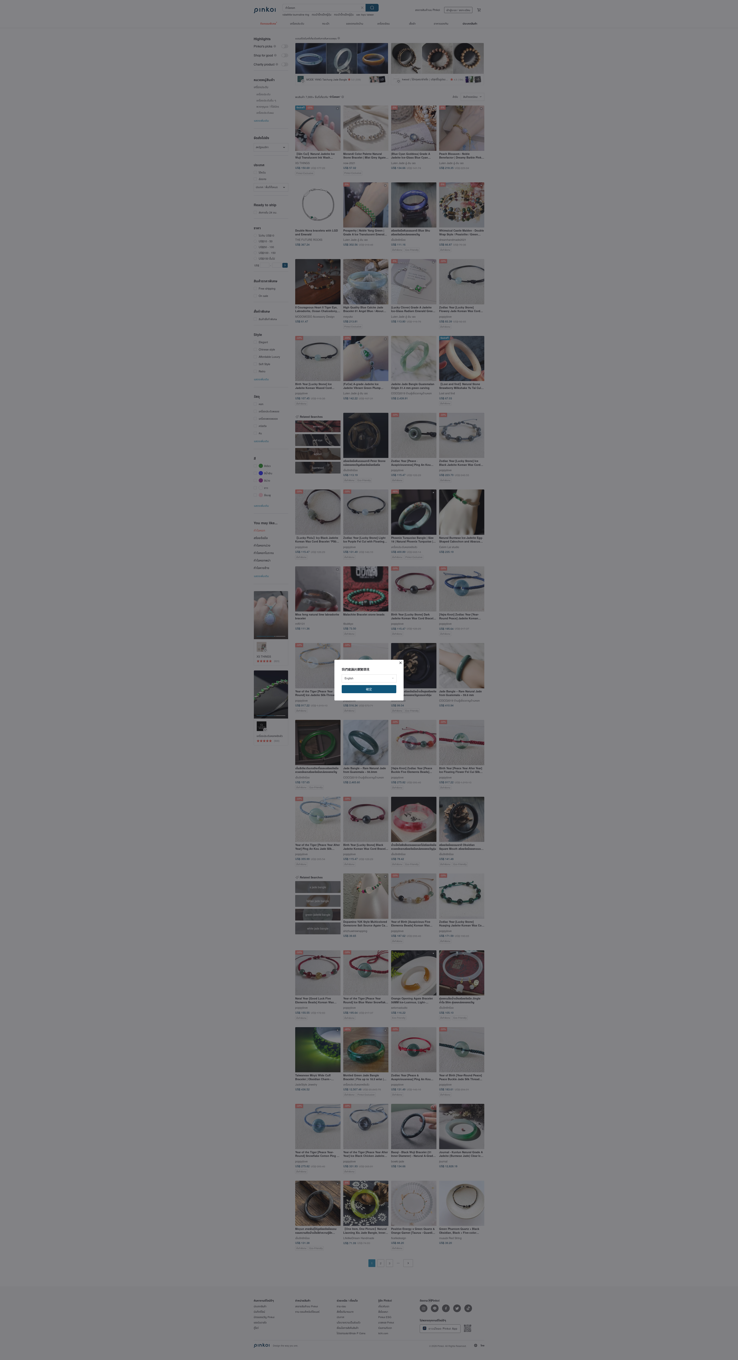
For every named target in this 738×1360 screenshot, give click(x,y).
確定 (369, 689)
